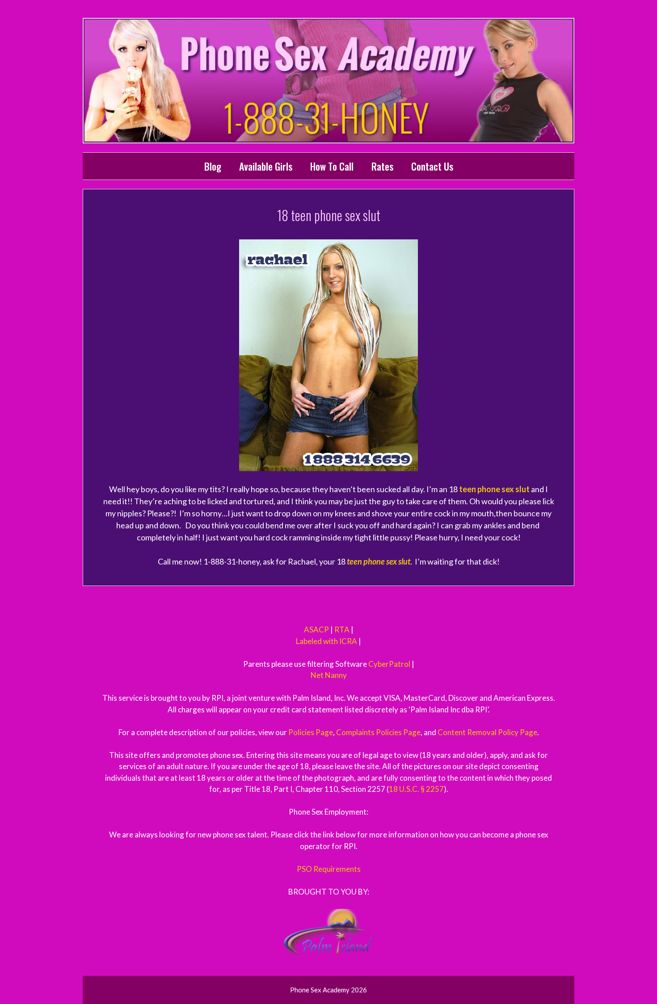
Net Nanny (329, 675)
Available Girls (265, 166)
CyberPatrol (389, 664)
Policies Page (310, 732)
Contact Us (432, 166)
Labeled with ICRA (326, 641)
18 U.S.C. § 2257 (416, 789)
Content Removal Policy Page (487, 732)
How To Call (332, 166)
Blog (212, 166)
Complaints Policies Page (378, 732)
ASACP (316, 629)
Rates (382, 166)
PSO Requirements (329, 869)
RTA (342, 629)
